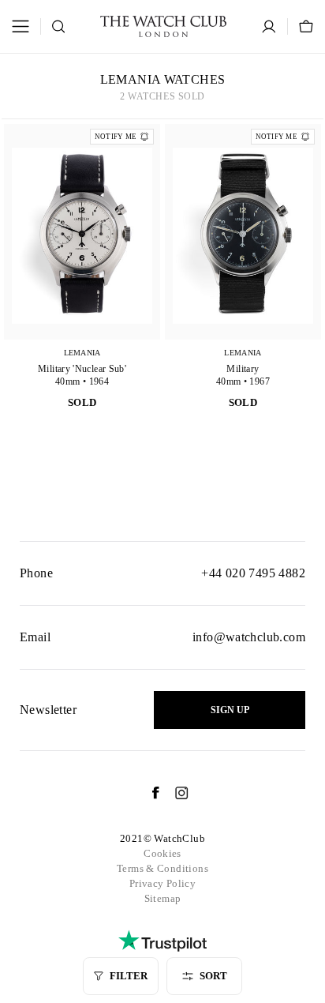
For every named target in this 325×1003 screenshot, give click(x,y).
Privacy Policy (162, 883)
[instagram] (174, 793)
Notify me (115, 137)
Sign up (230, 710)
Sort (213, 976)
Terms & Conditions (162, 868)
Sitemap (162, 898)
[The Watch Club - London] (163, 26)
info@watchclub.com (248, 637)
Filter (129, 976)
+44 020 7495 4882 (253, 573)
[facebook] (147, 793)
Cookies (162, 853)
